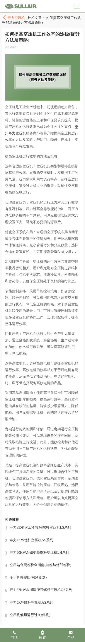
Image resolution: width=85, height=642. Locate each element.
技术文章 (35, 18)
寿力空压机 (21, 6)
